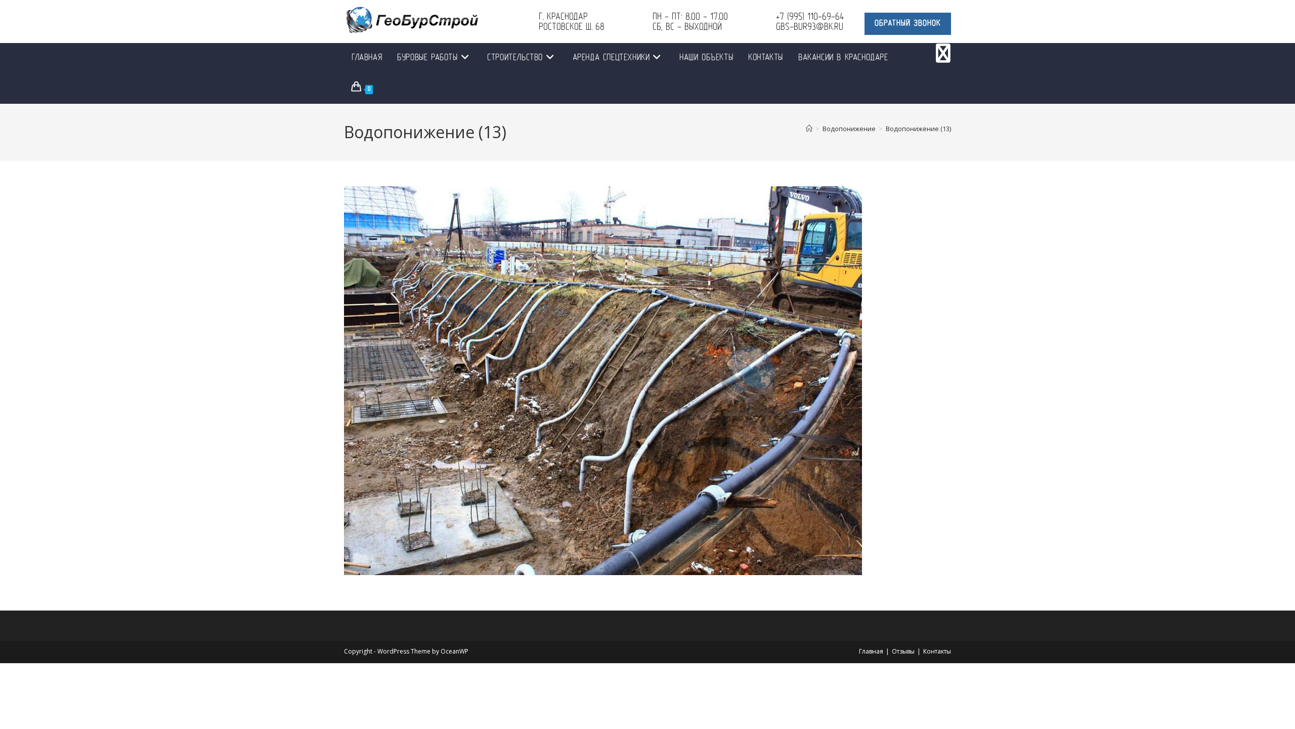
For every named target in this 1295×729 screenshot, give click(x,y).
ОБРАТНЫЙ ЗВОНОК (908, 24)
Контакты (937, 651)
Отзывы (903, 651)
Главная (871, 651)
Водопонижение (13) (918, 128)
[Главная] (809, 128)
